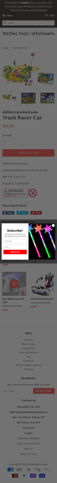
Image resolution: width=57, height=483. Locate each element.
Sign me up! (15, 252)
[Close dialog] (53, 225)
